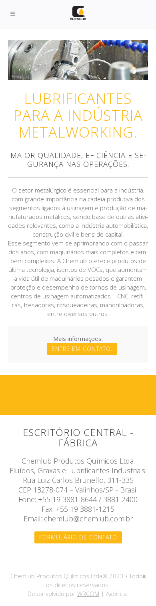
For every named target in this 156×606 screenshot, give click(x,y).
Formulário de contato (78, 537)
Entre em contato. (82, 349)
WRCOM (88, 594)
